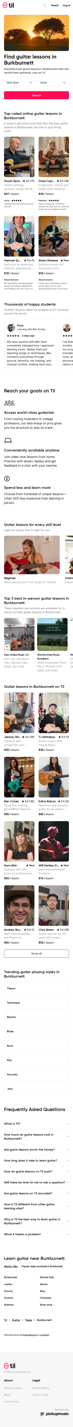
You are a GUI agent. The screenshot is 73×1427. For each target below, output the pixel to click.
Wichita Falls (47, 1277)
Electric (11, 1017)
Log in (66, 5)
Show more (46, 1304)
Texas (28, 1320)
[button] (65, 173)
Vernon (44, 1284)
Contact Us (11, 1401)
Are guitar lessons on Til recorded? (28, 1193)
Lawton (8, 1284)
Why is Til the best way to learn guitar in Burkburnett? (32, 1221)
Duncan (8, 1291)
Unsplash (44, 1335)
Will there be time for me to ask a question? (34, 1182)
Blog (7, 1394)
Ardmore (9, 1304)
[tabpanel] (36, 1291)
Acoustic (12, 1074)
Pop (9, 1060)
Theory (11, 988)
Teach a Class (13, 1388)
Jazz (10, 1088)
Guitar (16, 1320)
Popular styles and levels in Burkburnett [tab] (42, 1266)
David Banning (30, 1335)
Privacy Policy (40, 1388)
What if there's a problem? (22, 1234)
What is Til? (12, 1124)
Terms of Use (40, 1394)
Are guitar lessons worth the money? (29, 1149)
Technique (13, 1002)
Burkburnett (10, 1277)
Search (36, 95)
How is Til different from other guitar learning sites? (29, 1206)
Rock (10, 1045)
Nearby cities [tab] (10, 1266)
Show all (36, 953)
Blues (10, 1031)
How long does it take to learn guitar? (30, 1160)
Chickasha (45, 1298)
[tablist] (36, 1268)
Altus (42, 1291)
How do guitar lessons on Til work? (28, 1171)
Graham (8, 1298)
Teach (55, 5)
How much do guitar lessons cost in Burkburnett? (28, 1136)
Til (5, 1320)
